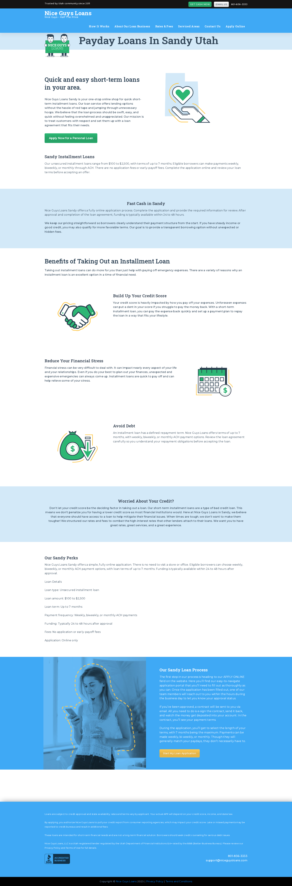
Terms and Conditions (179, 881)
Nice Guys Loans (126, 881)
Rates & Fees (164, 26)
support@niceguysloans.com (226, 860)
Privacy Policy (154, 881)
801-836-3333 (239, 4)
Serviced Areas (188, 26)
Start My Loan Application (179, 753)
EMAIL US (221, 4)
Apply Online (235, 26)
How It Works (99, 26)
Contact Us (213, 26)
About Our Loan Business (132, 26)
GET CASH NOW (200, 4)
